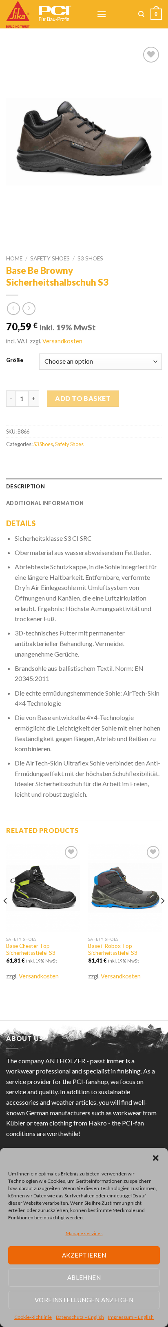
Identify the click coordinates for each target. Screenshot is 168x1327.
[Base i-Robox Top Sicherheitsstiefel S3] (125, 888)
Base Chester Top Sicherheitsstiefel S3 (30, 949)
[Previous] (6, 917)
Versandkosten (62, 341)
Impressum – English (131, 1317)
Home (14, 258)
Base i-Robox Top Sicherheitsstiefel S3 (112, 949)
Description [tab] (25, 486)
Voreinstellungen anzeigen (84, 1299)
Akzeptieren (84, 1255)
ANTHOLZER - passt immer (84, 1061)
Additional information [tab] (45, 503)
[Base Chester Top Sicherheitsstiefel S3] (43, 888)
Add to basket (83, 398)
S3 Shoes (90, 258)
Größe (14, 360)
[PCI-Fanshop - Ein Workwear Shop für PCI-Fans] (45, 14)
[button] (156, 1158)
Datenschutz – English (80, 1317)
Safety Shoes (50, 258)
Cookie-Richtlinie (33, 1317)
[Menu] (101, 14)
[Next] (162, 917)
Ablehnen (84, 1277)
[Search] (141, 14)
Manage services (84, 1233)
